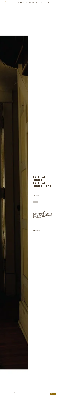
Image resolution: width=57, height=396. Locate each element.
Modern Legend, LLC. (36, 195)
